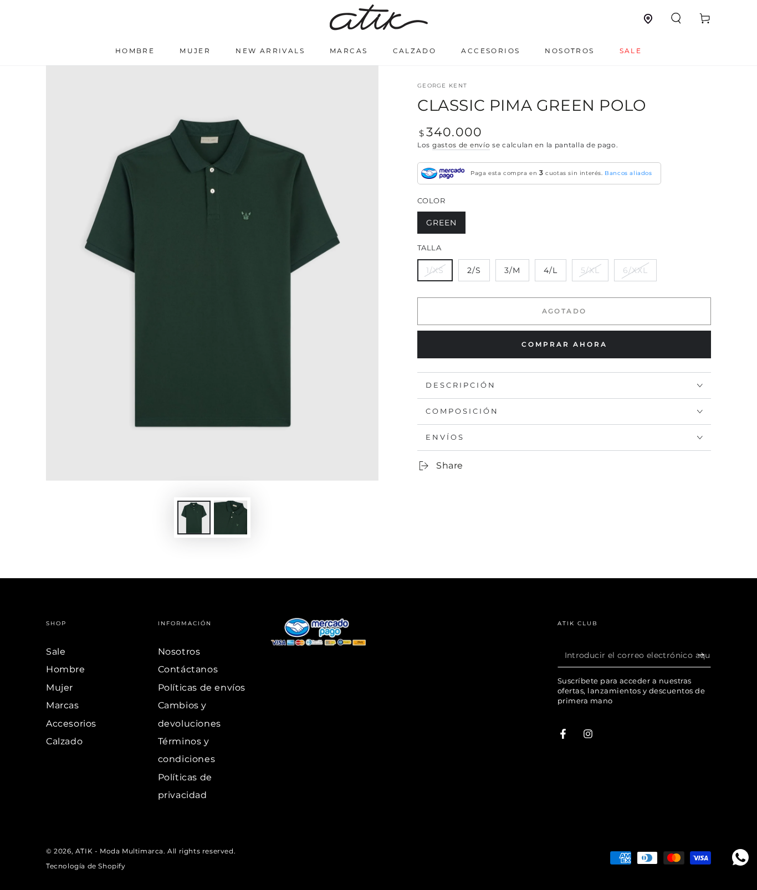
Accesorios (71, 723)
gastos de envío (461, 145)
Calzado (64, 741)
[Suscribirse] (704, 654)
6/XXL (635, 270)
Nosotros (179, 651)
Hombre (65, 669)
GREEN (441, 223)
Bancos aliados (628, 173)
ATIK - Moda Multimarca (119, 851)
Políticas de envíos (201, 687)
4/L (550, 270)
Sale (55, 651)
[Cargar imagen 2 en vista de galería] (230, 517)
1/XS (435, 270)
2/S (474, 270)
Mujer (59, 687)
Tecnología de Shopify (86, 866)
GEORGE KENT (442, 85)
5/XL (590, 270)
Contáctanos (188, 669)
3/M (512, 270)
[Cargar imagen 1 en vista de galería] (194, 517)
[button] (676, 18)
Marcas (62, 705)
